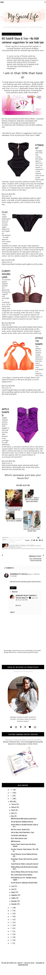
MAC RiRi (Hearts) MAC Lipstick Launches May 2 (24, 819)
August (13, 892)
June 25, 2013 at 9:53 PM (27, 599)
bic (18, 539)
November (14, 901)
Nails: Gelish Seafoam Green (19, 838)
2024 (11, 937)
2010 (11, 793)
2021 (11, 928)
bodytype (5, 540)
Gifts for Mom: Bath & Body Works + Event (22, 832)
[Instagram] (16, 727)
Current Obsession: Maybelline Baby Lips (22, 822)
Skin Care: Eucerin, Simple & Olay (20, 829)
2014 (11, 908)
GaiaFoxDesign (23, 965)
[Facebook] (25, 727)
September (14, 895)
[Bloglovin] (30, 727)
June (12, 886)
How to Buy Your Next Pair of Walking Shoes (32, 530)
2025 (11, 940)
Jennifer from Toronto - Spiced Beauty (27, 596)
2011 (11, 796)
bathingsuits (12, 539)
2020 (11, 925)
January (13, 804)
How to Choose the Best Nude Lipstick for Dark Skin (14, 509)
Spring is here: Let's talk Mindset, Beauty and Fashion (32, 499)
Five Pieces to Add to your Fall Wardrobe (14, 520)
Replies (15, 592)
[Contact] (35, 727)
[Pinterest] (20, 727)
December (14, 904)
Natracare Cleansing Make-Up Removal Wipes (23, 740)
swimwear (11, 542)
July (12, 889)
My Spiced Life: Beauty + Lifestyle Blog (21, 963)
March (13, 810)
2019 (11, 922)
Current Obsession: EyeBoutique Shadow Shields (24, 883)
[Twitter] (11, 727)
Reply (13, 588)
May (12, 816)
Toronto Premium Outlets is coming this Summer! (24, 864)
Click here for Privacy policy (23, 671)
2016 (11, 913)
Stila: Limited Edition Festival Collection (21, 875)
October (13, 898)
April (12, 813)
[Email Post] (38, 537)
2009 (11, 790)
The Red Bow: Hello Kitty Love (19, 835)
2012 (11, 799)
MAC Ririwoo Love (15, 841)
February (13, 807)
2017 (11, 916)
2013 (11, 801)
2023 (11, 934)
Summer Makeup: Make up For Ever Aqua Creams (24, 872)
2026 (11, 943)
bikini (22, 539)
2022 (11, 931)
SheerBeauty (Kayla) (19, 574)
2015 (11, 911)
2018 (11, 919)
